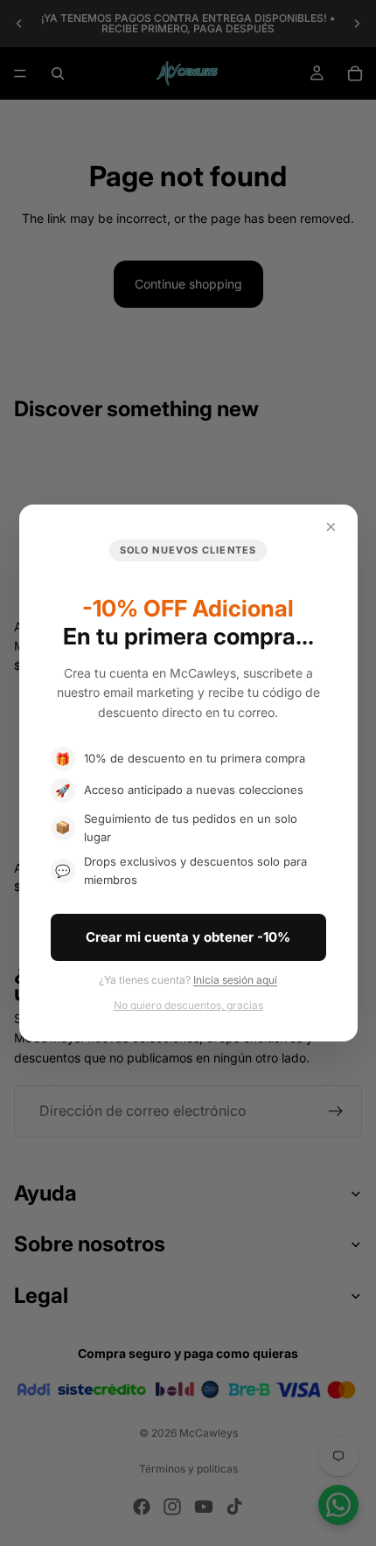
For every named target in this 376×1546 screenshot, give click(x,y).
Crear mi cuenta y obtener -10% (188, 937)
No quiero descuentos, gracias (188, 1005)
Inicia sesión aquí (235, 979)
